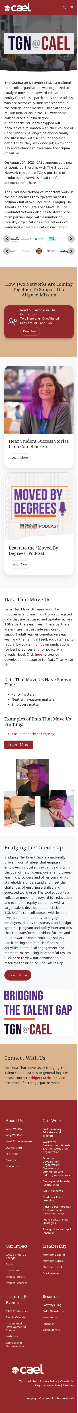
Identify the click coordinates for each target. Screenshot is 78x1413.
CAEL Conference (17, 1311)
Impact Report (15, 1276)
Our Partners (14, 1147)
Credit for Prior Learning (53, 1198)
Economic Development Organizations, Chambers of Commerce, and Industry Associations (56, 1166)
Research (48, 1323)
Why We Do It (14, 1135)
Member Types (53, 1260)
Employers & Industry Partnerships (57, 1182)
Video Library (51, 1329)
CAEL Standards (53, 1191)
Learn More (20, 458)
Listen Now (19, 564)
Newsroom (50, 1317)
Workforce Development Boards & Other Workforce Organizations (56, 1147)
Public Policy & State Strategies (56, 1221)
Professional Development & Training (16, 1327)
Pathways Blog (52, 1305)
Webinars (12, 1336)
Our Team (12, 1154)
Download (30, 331)
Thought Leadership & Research (57, 1230)
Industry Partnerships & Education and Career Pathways (57, 1210)
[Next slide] (71, 238)
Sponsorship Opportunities (15, 1344)
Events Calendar (16, 1317)
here (32, 182)
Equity (10, 1264)
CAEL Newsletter (54, 1311)
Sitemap (68, 1385)
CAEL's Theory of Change (17, 1256)
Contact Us (13, 1166)
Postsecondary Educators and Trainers (52, 1132)
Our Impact (16, 1246)
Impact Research (16, 1282)
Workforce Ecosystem (20, 1141)
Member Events (53, 1267)
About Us (14, 1120)
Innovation (13, 1270)
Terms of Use (28, 1381)
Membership (55, 1246)
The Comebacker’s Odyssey (33, 734)
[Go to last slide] (7, 238)
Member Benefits (54, 1254)
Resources (52, 1296)
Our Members (52, 1273)
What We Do (14, 1129)
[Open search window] (64, 7)
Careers (11, 1160)
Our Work (52, 1120)
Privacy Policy (48, 1381)
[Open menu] (72, 7)
